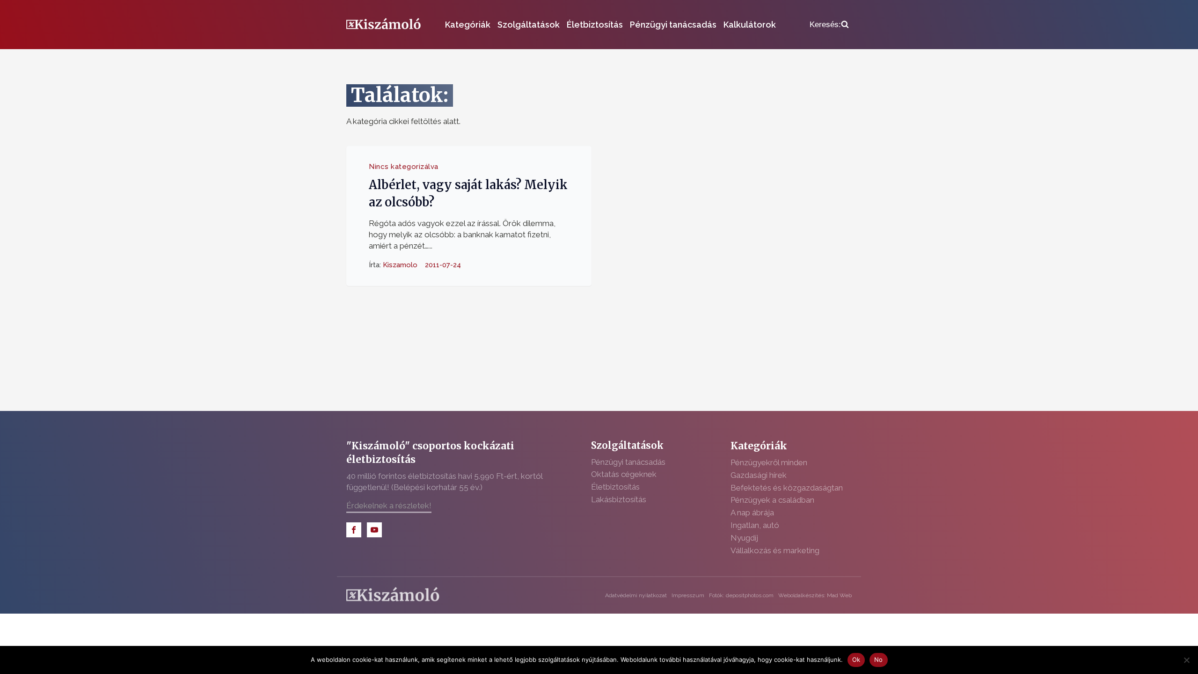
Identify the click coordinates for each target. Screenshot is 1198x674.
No (878, 659)
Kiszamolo (400, 264)
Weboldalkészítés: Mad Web (815, 595)
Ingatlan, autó (754, 525)
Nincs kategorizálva (403, 166)
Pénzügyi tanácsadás (673, 24)
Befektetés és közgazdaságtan (786, 487)
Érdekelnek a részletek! (388, 505)
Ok (856, 659)
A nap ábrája (752, 512)
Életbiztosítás (595, 24)
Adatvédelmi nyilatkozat (636, 595)
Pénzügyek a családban (772, 500)
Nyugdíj (744, 537)
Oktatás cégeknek (624, 474)
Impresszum (688, 595)
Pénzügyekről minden (768, 462)
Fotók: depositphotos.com (741, 595)
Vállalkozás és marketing (774, 550)
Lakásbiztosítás (618, 499)
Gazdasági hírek (758, 475)
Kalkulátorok (749, 24)
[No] (1186, 660)
